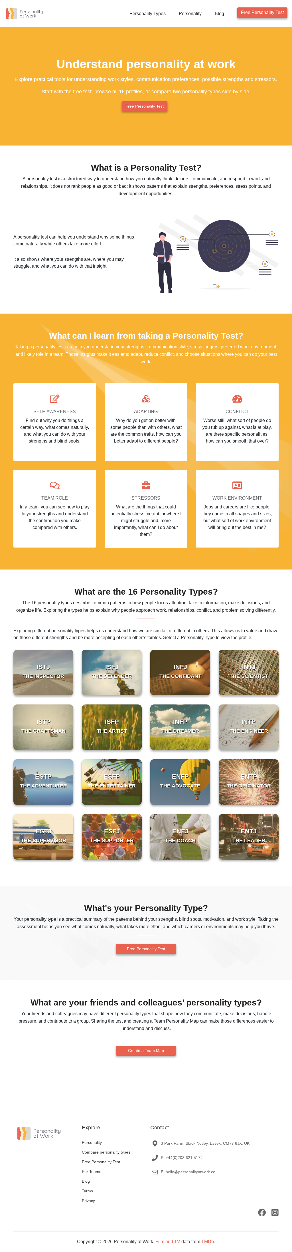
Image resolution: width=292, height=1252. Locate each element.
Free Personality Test (262, 12)
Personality (190, 13)
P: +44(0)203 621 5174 (182, 1157)
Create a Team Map (146, 1050)
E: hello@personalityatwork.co (188, 1172)
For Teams (91, 1171)
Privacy (88, 1200)
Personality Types (147, 13)
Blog (219, 13)
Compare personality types (106, 1152)
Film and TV (167, 1241)
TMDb (207, 1241)
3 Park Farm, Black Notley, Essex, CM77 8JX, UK (205, 1143)
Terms (87, 1191)
